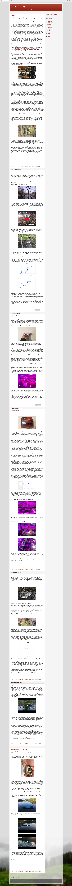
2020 (48, 32)
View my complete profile (50, 15)
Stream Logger (14, 171)
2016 (48, 36)
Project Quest (14, 15)
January (49, 27)
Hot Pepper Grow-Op (16, 410)
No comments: (31, 679)
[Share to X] (37, 166)
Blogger (42, 881)
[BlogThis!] (36, 166)
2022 (48, 29)
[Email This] (35, 166)
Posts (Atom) (18, 877)
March (49, 25)
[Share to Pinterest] (39, 166)
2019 (48, 33)
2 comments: (31, 166)
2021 (48, 30)
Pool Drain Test (14, 575)
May (49, 24)
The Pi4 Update (14, 315)
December (50, 21)
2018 (48, 35)
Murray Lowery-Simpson (52, 14)
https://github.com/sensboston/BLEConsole (33, 474)
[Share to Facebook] (38, 166)
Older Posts (41, 875)
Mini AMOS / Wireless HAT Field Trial (19, 749)
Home (24, 875)
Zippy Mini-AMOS (15, 685)
